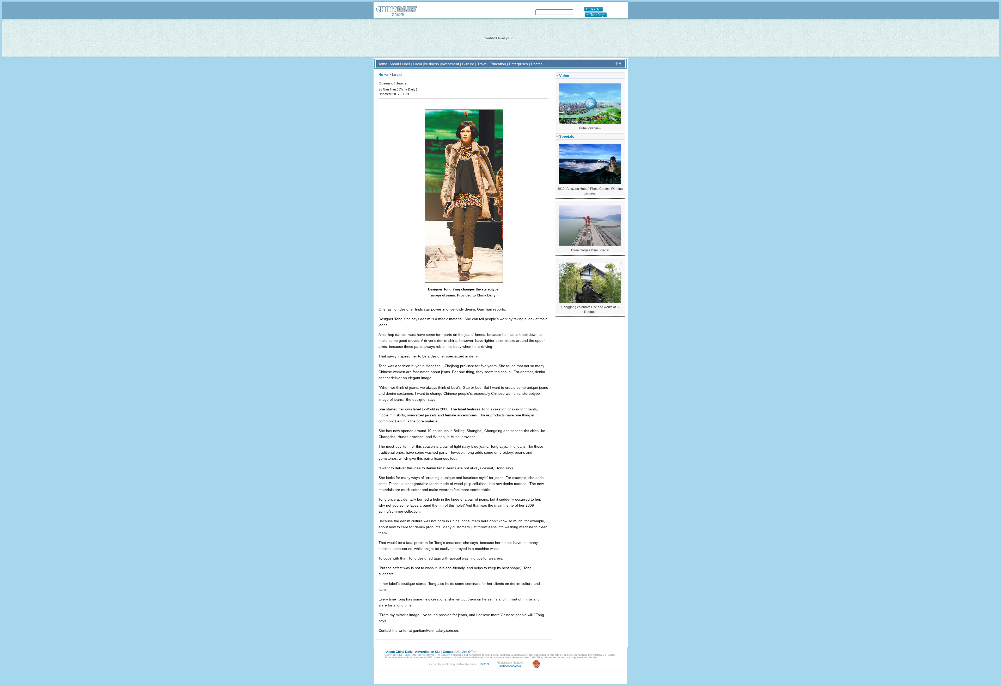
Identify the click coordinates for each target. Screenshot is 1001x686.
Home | (383, 64)
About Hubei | (400, 64)
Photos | (538, 64)
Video (564, 76)
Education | (499, 64)
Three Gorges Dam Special (590, 250)
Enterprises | (519, 64)
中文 (618, 64)
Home (384, 74)
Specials (566, 136)
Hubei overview (590, 128)
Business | (432, 64)
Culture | (469, 64)
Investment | (451, 64)
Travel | (483, 64)
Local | (418, 64)
